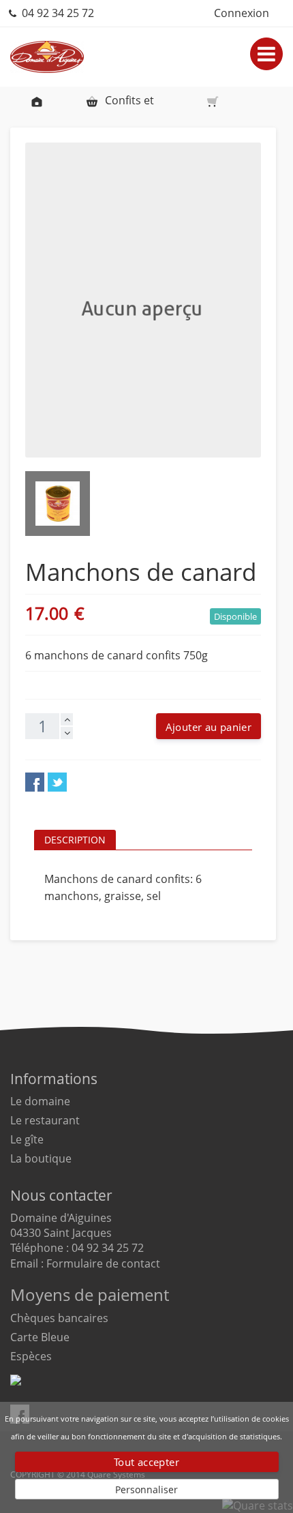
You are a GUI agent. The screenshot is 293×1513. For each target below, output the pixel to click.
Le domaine (40, 1101)
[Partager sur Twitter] (57, 782)
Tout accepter (146, 1462)
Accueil (36, 100)
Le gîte (27, 1139)
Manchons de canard (218, 100)
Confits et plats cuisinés (119, 103)
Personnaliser (146, 1489)
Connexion (241, 12)
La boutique (41, 1158)
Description (75, 839)
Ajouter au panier (208, 727)
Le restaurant (45, 1120)
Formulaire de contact (103, 1263)
